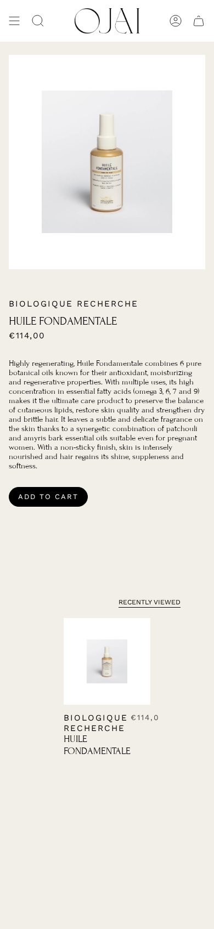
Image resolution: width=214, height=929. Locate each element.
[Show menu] (14, 21)
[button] (37, 21)
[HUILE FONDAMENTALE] (107, 661)
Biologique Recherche (73, 304)
